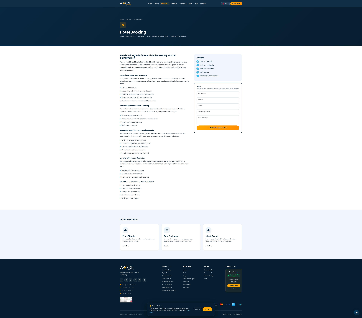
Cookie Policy (208, 276)
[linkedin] (121, 280)
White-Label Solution (169, 290)
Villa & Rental (166, 279)
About (156, 4)
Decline (197, 309)
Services (164, 4)
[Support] (356, 312)
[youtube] (139, 280)
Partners (174, 4)
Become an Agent (185, 4)
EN (226, 4)
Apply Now (234, 285)
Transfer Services (168, 282)
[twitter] (126, 280)
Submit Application (219, 128)
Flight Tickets (166, 273)
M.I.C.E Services (167, 285)
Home (150, 4)
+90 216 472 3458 (128, 288)
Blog (196, 4)
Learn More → (233, 288)
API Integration (167, 287)
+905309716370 (127, 291)
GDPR (206, 279)
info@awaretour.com (129, 285)
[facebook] (135, 280)
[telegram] (144, 280)
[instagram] (130, 280)
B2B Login (237, 4)
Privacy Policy (208, 270)
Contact (203, 4)
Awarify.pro (187, 285)
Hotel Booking (166, 270)
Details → (126, 246)
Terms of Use (208, 273)
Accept (207, 309)
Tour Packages (167, 276)
